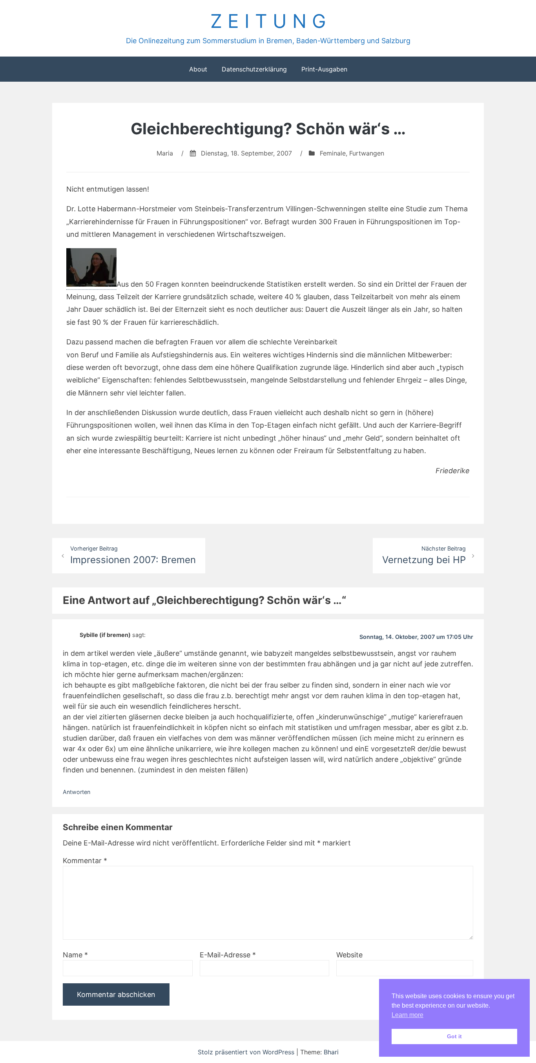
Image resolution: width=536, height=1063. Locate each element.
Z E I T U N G (268, 21)
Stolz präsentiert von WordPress (247, 1052)
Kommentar (85, 860)
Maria (165, 153)
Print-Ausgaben (324, 69)
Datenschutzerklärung (254, 69)
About (198, 69)
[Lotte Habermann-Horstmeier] (91, 285)
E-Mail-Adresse (228, 955)
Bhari (331, 1052)
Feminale (333, 153)
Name (75, 955)
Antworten (76, 792)
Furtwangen (366, 153)
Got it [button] (454, 1036)
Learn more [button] (407, 1015)
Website (349, 955)
